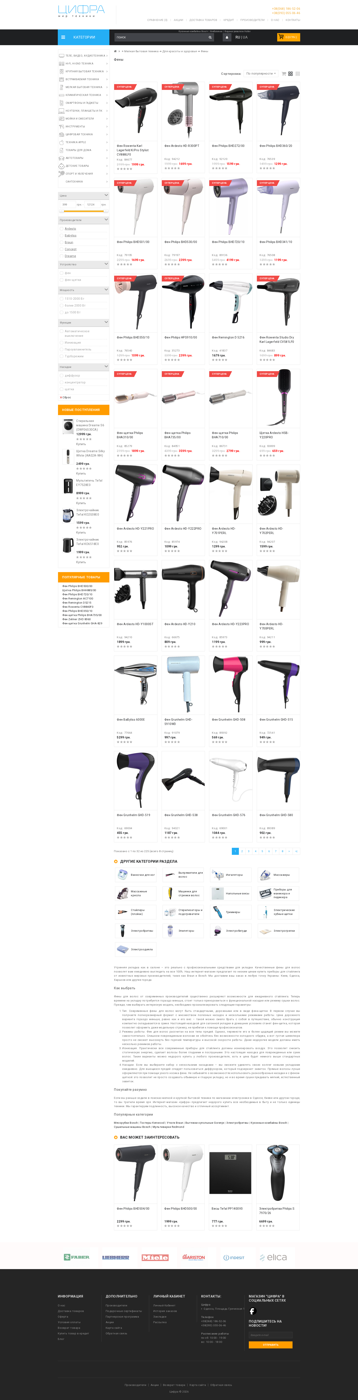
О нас (61, 1305)
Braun (69, 242)
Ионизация (73, 342)
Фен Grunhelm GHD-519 (133, 815)
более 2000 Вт (75, 305)
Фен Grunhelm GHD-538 (181, 815)
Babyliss (70, 235)
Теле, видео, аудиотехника (85, 55)
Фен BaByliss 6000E (131, 719)
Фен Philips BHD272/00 (228, 145)
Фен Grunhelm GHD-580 (276, 815)
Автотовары (74, 158)
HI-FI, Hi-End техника (79, 63)
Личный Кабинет (164, 1305)
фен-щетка (73, 279)
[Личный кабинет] (227, 37)
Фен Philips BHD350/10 (77, 610)
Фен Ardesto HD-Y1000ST (135, 624)
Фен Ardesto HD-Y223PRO (230, 624)
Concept (71, 249)
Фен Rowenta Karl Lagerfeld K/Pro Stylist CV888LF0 (133, 150)
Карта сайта (114, 1327)
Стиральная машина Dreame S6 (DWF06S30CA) (90, 425)
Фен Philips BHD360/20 (276, 145)
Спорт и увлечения (79, 173)
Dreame (70, 256)
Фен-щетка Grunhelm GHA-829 (82, 623)
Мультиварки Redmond (168, 1126)
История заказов (165, 1311)
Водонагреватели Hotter (238, 31)
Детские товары (77, 165)
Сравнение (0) (157, 20)
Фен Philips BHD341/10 (276, 242)
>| (296, 851)
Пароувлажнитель (78, 349)
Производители (252, 20)
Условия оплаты (69, 1322)
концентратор (75, 382)
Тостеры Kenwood (152, 1122)
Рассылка (160, 1322)
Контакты (293, 20)
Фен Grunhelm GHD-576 (228, 815)
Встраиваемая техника (82, 79)
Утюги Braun (175, 1122)
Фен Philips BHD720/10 (77, 594)
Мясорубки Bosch (126, 1122)
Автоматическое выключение (77, 333)
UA (245, 37)
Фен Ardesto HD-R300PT (182, 145)
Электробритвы (237, 1122)
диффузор (72, 375)
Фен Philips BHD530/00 (180, 242)
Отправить (270, 1344)
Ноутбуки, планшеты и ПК (84, 110)
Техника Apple (76, 142)
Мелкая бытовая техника (84, 87)
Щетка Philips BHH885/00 (79, 590)
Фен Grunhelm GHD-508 (228, 719)
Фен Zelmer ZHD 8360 (76, 619)
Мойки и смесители (80, 118)
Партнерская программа (122, 1316)
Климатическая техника (83, 95)
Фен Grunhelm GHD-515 (276, 719)
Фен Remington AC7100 (77, 598)
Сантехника (74, 181)
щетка (69, 389)
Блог (61, 1339)
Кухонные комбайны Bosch (193, 31)
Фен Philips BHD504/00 (133, 1208)
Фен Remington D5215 (76, 602)
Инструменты (75, 126)
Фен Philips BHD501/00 (133, 242)
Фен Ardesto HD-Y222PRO (183, 528)
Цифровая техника (79, 134)
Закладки (159, 1316)
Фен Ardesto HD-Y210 (180, 624)
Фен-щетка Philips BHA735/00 (82, 615)
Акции (110, 1322)
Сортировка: (231, 74)
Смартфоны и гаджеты (82, 102)
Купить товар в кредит (73, 1333)
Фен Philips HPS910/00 (180, 337)
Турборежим (74, 356)
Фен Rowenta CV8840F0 (77, 606)
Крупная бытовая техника (85, 71)
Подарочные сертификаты (124, 1311)
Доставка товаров (71, 1311)
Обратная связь (116, 1333)
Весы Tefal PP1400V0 (227, 1208)
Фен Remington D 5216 (228, 337)
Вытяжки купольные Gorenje (204, 1122)
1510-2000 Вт (74, 298)
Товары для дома (78, 150)
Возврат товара (69, 1327)
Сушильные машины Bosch (132, 1126)
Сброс (67, 397)
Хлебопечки (216, 31)
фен (68, 273)
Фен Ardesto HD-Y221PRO (135, 528)
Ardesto (70, 228)
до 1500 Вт (73, 312)
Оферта (63, 1316)
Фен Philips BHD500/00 (77, 586)
